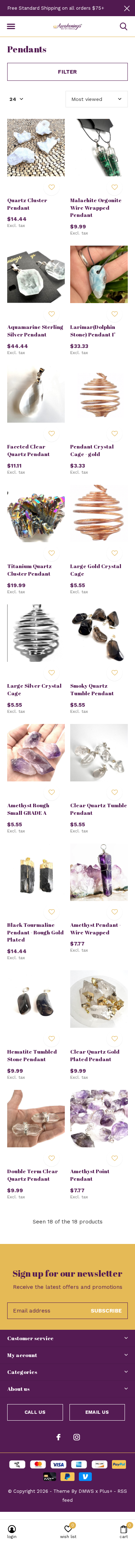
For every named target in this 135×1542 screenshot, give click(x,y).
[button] (11, 26)
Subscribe (106, 1311)
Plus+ (105, 1491)
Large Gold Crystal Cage (95, 569)
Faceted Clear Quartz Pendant (28, 450)
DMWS (86, 1491)
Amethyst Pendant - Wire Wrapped (95, 928)
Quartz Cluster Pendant (27, 203)
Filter (67, 72)
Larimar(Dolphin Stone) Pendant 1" (93, 330)
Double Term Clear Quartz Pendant (32, 1174)
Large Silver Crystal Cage (34, 689)
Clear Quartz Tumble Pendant (98, 809)
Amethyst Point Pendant (89, 1174)
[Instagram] (76, 1437)
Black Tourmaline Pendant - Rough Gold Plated (35, 932)
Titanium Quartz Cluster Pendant (29, 569)
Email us (97, 1412)
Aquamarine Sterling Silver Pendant (35, 330)
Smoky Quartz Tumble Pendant (92, 689)
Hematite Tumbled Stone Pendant (32, 1055)
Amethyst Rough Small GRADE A (28, 809)
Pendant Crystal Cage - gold (92, 450)
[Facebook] (58, 1437)
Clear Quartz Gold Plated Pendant (95, 1055)
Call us (34, 1412)
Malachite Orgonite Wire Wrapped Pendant (96, 207)
